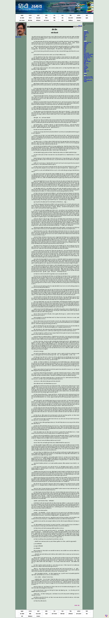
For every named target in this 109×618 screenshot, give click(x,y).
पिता (84, 37)
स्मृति (85, 69)
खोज (54, 20)
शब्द (84, 40)
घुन (84, 35)
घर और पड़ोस (86, 53)
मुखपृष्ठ (22, 15)
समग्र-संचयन (70, 17)
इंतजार (85, 47)
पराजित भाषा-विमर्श (87, 61)
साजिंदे (85, 72)
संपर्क (62, 20)
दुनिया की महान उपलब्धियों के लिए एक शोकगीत (88, 55)
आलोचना (78, 15)
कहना (85, 50)
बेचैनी (85, 62)
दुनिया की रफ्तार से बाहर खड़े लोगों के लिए (88, 57)
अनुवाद (87, 17)
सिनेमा (46, 17)
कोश (62, 17)
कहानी (38, 15)
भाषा (84, 65)
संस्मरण (30, 17)
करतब (85, 49)
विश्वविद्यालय (71, 20)
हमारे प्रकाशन (46, 20)
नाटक (62, 15)
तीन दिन (85, 36)
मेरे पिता (85, 74)
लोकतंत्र (85, 68)
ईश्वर (85, 48)
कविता (46, 15)
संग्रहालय (78, 20)
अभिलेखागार (38, 20)
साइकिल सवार (86, 71)
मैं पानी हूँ (85, 66)
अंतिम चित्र (86, 31)
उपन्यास (30, 15)
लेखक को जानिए (18, 37)
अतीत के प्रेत (86, 33)
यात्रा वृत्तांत (38, 17)
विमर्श (87, 15)
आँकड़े (85, 46)
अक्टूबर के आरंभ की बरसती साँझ (87, 43)
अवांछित (85, 44)
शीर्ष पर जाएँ (106, 616)
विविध (54, 17)
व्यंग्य (54, 15)
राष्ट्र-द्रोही (86, 67)
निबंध (70, 15)
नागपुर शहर (86, 60)
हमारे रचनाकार (22, 20)
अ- (81, 25)
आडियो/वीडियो (78, 17)
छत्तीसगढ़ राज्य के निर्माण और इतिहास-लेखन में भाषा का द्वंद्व (88, 78)
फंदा (84, 38)
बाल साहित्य (22, 17)
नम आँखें (85, 59)
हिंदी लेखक (30, 20)
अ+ (79, 25)
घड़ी (84, 52)
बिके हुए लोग (86, 63)
